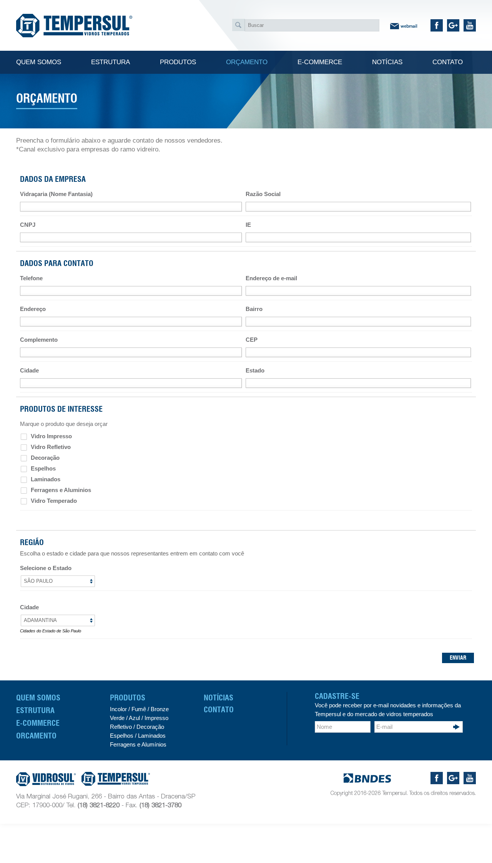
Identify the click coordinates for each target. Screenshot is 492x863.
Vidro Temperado (53, 500)
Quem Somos (38, 697)
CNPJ (27, 224)
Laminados (44, 479)
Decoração (44, 457)
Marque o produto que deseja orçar (64, 424)
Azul (134, 718)
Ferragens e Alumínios (138, 744)
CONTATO (219, 709)
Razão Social (263, 194)
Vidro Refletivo (50, 447)
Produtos (127, 697)
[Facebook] (438, 27)
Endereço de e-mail (271, 278)
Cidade (29, 370)
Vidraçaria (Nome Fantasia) (56, 194)
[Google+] (456, 27)
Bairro (254, 309)
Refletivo (121, 726)
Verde (117, 718)
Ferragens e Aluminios (60, 490)
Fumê (138, 709)
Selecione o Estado (45, 568)
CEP (252, 339)
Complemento (39, 339)
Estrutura (35, 710)
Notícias (218, 697)
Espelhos (42, 468)
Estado (255, 370)
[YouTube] (471, 27)
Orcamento (36, 735)
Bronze (160, 709)
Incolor (118, 709)
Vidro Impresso (50, 436)
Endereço (33, 309)
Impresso (156, 718)
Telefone (31, 278)
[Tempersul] (74, 25)
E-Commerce (38, 723)
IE (248, 224)
